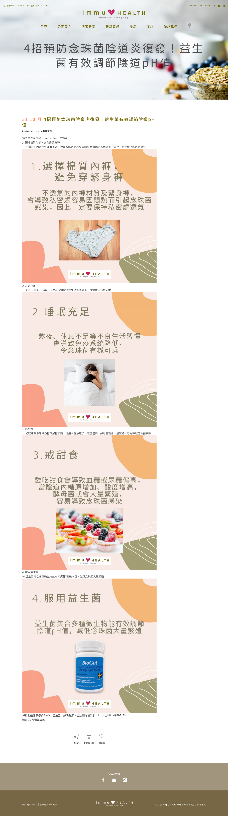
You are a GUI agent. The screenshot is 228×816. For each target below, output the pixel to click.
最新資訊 (47, 131)
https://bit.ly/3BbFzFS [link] (112, 715)
